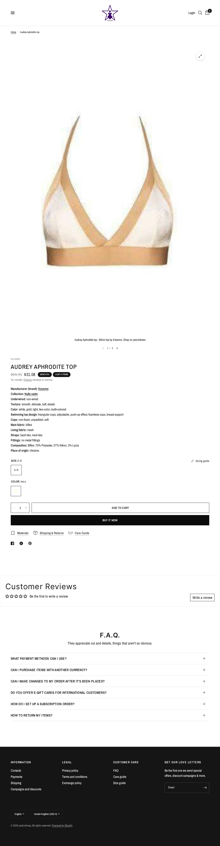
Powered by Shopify (62, 825)
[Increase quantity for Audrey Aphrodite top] (26, 508)
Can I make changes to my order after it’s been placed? (58, 681)
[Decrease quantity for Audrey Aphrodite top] (14, 508)
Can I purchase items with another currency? (49, 669)
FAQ (116, 770)
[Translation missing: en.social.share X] (22, 543)
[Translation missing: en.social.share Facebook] (13, 543)
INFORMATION (21, 762)
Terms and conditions (74, 776)
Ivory (16, 491)
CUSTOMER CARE (126, 762)
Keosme (43, 388)
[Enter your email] (205, 788)
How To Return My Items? (31, 715)
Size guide (119, 783)
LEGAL (67, 762)
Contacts (16, 770)
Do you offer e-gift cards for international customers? (59, 692)
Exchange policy (71, 783)
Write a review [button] (202, 597)
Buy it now (110, 520)
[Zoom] (200, 56)
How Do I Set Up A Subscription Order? (43, 704)
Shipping (27, 380)
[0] (206, 13)
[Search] (200, 13)
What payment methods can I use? (39, 658)
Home (13, 32)
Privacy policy (70, 770)
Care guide (119, 776)
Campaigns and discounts (26, 789)
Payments (16, 776)
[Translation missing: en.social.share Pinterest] (31, 543)
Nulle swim (31, 394)
